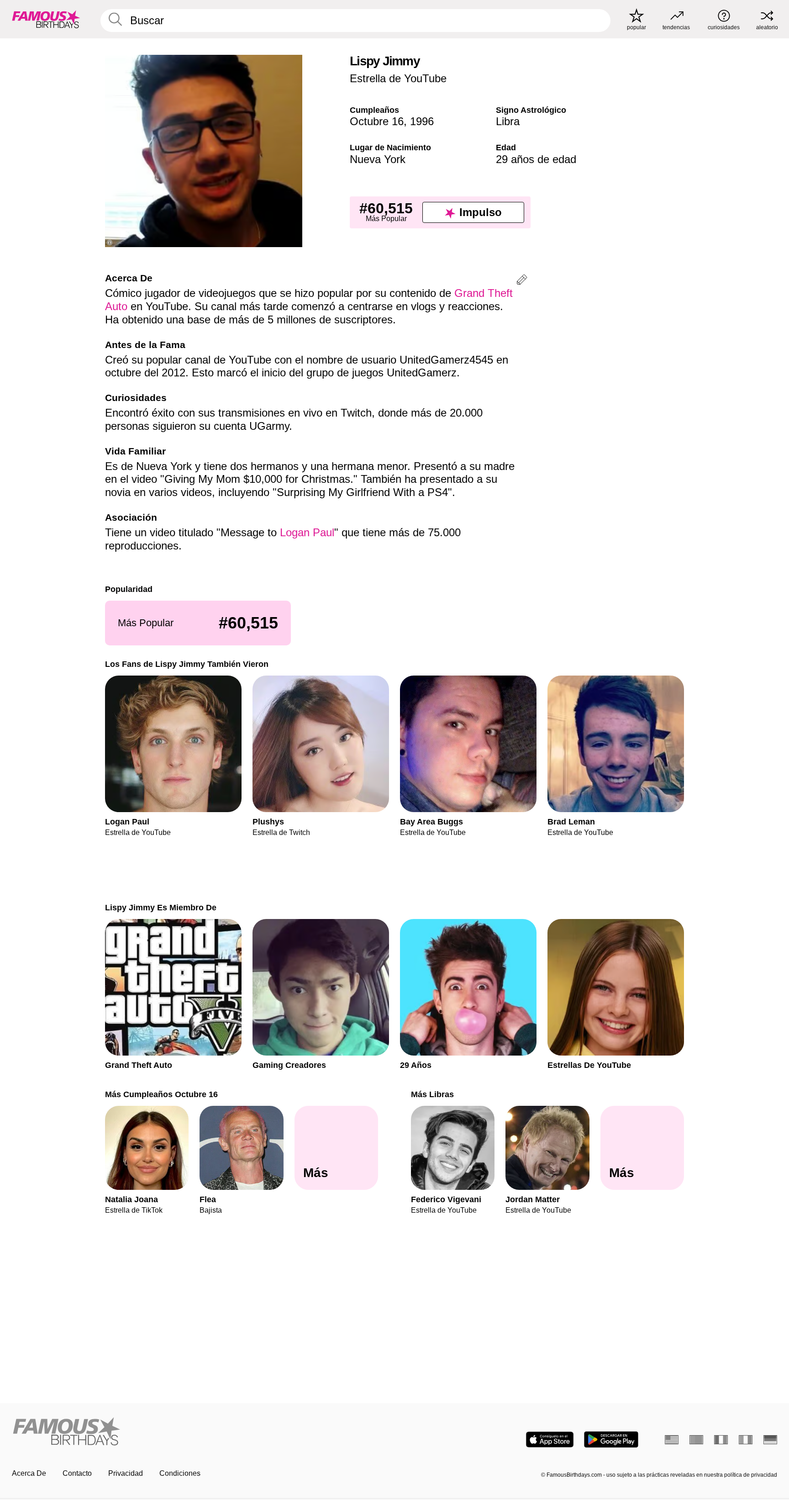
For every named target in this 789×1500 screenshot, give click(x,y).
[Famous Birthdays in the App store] (550, 1439)
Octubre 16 (377, 121)
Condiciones (179, 1473)
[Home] (200, 1432)
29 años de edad (536, 159)
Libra (508, 121)
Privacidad (125, 1473)
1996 (422, 121)
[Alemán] (770, 1439)
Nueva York (377, 159)
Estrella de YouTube (398, 78)
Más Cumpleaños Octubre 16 (161, 1094)
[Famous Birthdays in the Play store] (611, 1439)
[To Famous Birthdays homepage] (46, 19)
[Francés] (721, 1439)
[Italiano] (745, 1439)
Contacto (77, 1473)
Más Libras (432, 1094)
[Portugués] (696, 1439)
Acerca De (29, 1473)
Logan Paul (307, 532)
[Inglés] (672, 1439)
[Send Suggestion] (522, 281)
